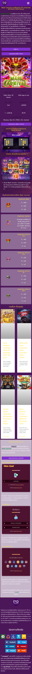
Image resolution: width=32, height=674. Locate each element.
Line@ (17, 592)
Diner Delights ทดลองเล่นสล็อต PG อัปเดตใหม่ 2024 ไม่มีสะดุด (7, 350)
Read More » (6, 370)
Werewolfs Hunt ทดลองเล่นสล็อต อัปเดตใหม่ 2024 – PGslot (23, 350)
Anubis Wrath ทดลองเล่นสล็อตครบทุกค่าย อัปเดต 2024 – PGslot (7, 416)
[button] (10, 642)
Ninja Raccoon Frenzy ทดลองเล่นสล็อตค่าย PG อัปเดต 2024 (23, 416)
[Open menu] (28, 3)
